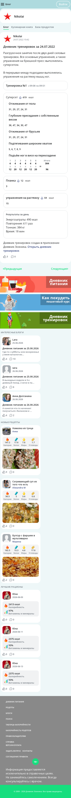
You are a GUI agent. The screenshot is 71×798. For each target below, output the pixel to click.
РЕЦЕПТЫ (10, 707)
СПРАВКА (10, 742)
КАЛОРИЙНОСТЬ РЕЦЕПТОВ (18, 730)
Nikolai (19, 16)
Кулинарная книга (22, 27)
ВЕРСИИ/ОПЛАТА (13, 745)
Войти (63, 4)
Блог (6, 27)
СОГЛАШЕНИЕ (12, 756)
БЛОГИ (9, 713)
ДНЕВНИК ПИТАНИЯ (15, 701)
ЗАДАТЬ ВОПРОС (13, 751)
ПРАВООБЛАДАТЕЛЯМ (16, 736)
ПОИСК (9, 719)
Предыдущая (13, 269)
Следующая (59, 269)
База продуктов (44, 27)
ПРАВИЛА (23, 756)
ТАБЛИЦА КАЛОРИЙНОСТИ (18, 724)
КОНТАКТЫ (27, 751)
